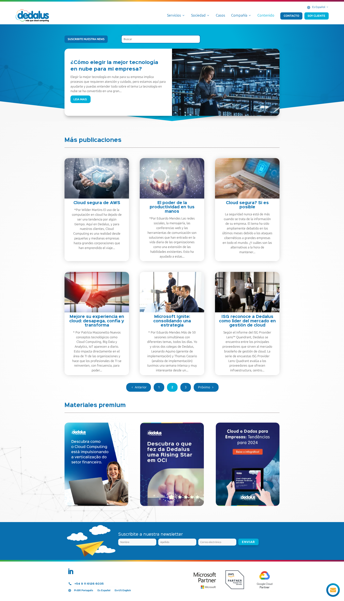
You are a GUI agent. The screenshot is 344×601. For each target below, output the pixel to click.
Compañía (241, 15)
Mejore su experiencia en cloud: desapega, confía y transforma (96, 321)
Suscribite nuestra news (86, 39)
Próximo (204, 387)
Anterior (141, 387)
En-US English (123, 590)
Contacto (291, 16)
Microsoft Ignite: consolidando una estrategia (172, 321)
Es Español (320, 7)
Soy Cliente (316, 16)
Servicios (176, 15)
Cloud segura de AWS (96, 203)
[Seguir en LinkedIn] (70, 571)
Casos (220, 15)
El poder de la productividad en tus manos (172, 207)
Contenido (265, 15)
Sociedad (200, 15)
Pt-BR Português (83, 590)
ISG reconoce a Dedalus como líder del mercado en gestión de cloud (247, 321)
